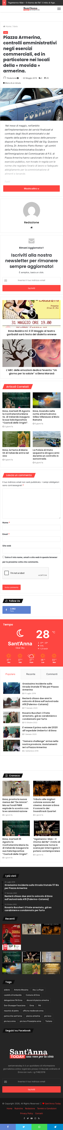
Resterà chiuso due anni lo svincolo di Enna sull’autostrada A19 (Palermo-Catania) (40, 701)
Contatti (39, 1113)
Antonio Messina (21, 990)
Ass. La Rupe (38, 990)
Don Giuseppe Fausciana (14, 1005)
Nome (6, 522)
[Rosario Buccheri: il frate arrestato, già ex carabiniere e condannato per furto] (11, 717)
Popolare (10, 674)
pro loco (47, 1016)
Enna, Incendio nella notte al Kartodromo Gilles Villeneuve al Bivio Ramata (46, 415)
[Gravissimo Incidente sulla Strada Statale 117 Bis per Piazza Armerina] (11, 688)
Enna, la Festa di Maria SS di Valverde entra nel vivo (15, 452)
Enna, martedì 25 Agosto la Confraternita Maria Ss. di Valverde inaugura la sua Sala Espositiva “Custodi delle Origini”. (16, 416)
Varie (15, 26)
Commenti (51, 674)
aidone (7, 990)
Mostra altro (30, 188)
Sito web (6, 545)
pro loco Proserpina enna (30, 1021)
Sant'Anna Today (53, 1103)
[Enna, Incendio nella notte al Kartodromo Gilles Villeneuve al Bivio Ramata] (47, 400)
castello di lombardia (13, 995)
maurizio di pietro (11, 1011)
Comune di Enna (33, 995)
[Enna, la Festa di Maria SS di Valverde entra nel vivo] (16, 439)
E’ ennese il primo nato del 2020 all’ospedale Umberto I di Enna (40, 729)
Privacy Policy (26, 1113)
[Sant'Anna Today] (31, 9)
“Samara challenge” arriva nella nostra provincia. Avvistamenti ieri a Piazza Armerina (40, 744)
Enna (32, 1005)
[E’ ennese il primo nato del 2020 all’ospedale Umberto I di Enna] (11, 732)
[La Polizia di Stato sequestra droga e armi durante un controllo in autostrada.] (47, 439)
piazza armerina (33, 1016)
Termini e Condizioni (46, 1108)
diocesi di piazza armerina (38, 1000)
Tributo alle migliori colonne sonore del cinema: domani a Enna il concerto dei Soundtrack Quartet (46, 805)
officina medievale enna (33, 1011)
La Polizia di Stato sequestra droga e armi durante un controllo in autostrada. (46, 454)
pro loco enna (10, 1021)
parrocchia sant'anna (13, 1016)
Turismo (48, 1021)
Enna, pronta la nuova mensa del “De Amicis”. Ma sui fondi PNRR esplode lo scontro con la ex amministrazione (15, 805)
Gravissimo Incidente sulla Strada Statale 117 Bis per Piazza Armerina (40, 686)
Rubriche (19, 1108)
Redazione (11, 78)
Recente (30, 674)
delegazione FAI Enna (13, 1000)
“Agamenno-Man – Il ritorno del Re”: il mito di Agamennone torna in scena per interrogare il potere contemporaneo (46, 845)
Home (8, 26)
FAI (39, 1005)
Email (5, 534)
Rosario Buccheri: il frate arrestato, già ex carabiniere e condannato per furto (39, 716)
